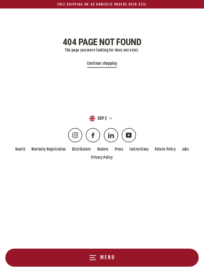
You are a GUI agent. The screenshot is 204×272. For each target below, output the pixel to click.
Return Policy (165, 149)
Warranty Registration (48, 149)
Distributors (81, 149)
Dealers (103, 149)
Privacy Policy (102, 157)
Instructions (139, 149)
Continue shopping (102, 63)
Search (20, 149)
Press (119, 149)
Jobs (185, 149)
